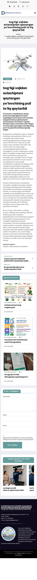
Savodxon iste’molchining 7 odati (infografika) (16, 341)
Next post (7, 264)
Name (5, 415)
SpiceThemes (18, 555)
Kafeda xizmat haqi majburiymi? (12, 306)
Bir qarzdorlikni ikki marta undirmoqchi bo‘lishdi (14, 268)
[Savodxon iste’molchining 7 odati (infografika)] (18, 326)
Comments (6, 396)
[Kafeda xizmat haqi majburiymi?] (18, 292)
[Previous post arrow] (32, 259)
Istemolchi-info (21, 79)
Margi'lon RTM (20, 553)
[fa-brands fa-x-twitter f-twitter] (27, 6)
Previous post (8, 256)
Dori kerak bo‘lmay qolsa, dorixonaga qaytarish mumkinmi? (21, 489)
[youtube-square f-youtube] (18, 6)
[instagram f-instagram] (23, 6)
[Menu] (35, 13)
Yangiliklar (7, 79)
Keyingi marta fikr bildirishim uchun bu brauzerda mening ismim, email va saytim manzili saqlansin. (18, 438)
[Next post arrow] (32, 268)
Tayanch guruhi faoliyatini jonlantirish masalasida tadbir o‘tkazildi (16, 260)
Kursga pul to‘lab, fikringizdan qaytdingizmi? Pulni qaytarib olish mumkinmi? (16, 375)
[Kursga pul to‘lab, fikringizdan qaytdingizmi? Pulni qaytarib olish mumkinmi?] (18, 361)
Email (4, 425)
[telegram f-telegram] (9, 6)
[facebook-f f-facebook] (14, 6)
